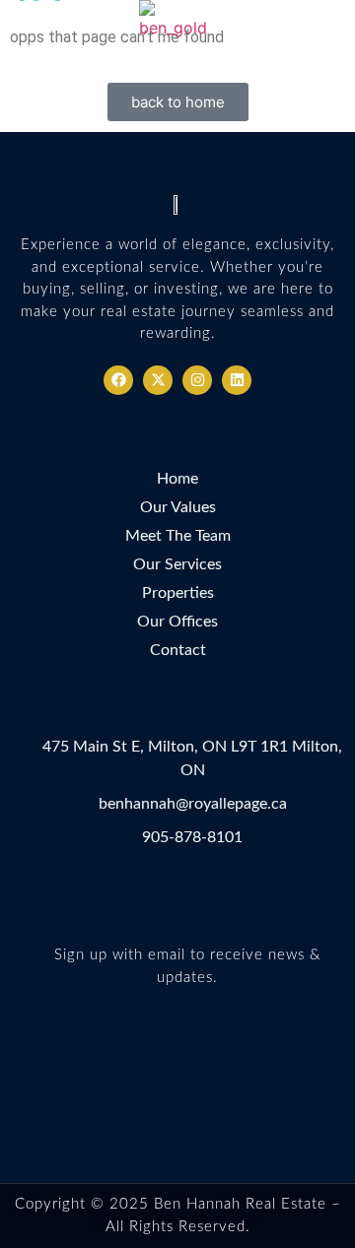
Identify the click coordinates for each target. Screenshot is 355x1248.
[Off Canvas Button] (333, 30)
